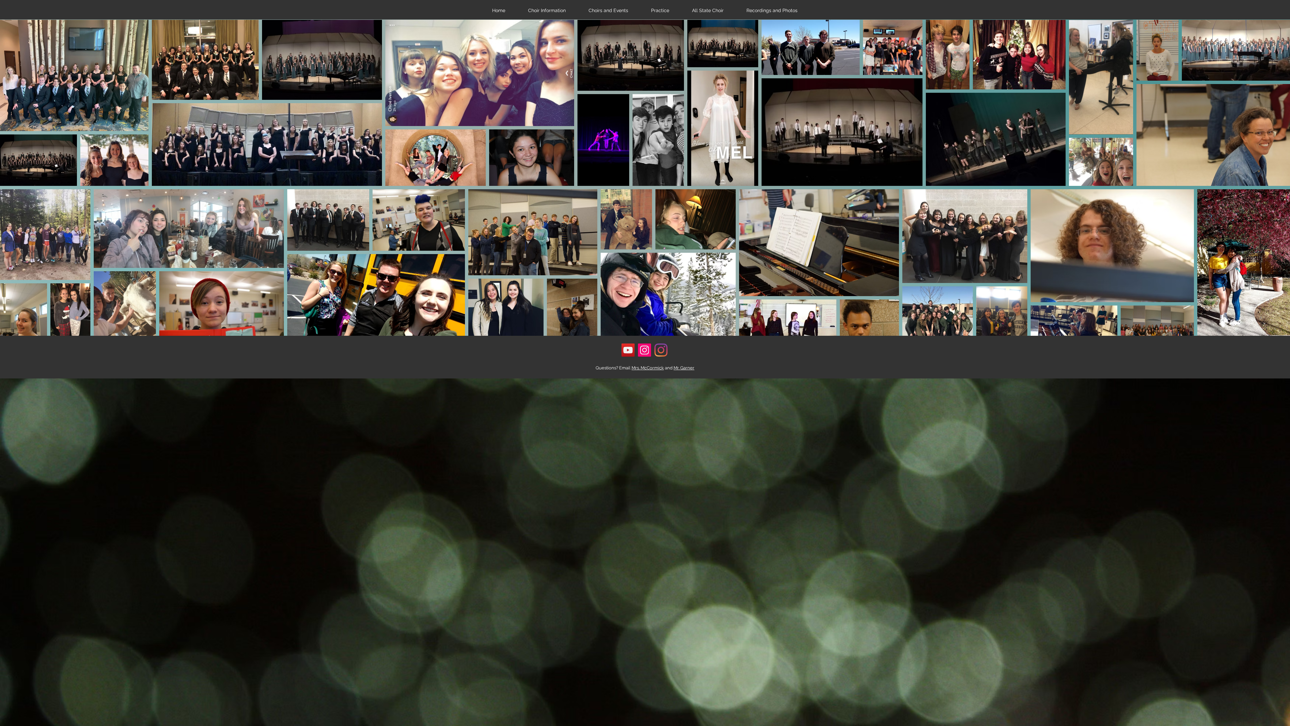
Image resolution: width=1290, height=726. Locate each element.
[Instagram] (644, 350)
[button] (547, 10)
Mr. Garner (684, 367)
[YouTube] (628, 350)
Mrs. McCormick (648, 367)
